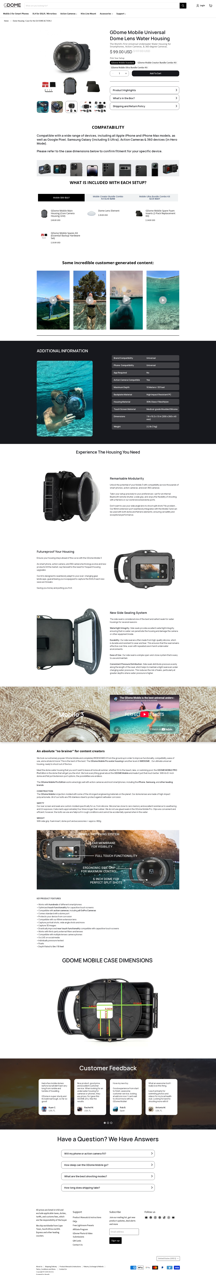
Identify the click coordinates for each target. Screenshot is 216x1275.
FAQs (75, 1221)
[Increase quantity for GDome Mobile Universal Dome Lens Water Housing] (126, 73)
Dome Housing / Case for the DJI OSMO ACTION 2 (32, 21)
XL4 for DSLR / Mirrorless (44, 13)
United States (167, 1258)
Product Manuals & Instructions (87, 1217)
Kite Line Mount (88, 13)
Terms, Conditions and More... (46, 1269)
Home (6, 21)
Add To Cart (155, 73)
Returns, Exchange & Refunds (94, 1266)
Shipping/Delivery (51, 1266)
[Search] (183, 6)
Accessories (106, 13)
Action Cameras (68, 13)
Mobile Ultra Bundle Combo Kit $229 (154, 197)
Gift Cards (77, 1240)
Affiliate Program (80, 1229)
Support (120, 13)
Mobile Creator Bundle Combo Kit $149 (108, 197)
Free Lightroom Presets (83, 1225)
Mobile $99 (61, 197)
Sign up (115, 1240)
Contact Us (78, 1244)
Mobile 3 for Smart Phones (16, 13)
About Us (39, 1266)
